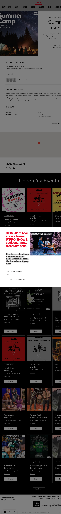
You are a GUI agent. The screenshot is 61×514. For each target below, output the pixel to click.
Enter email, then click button (14, 271)
